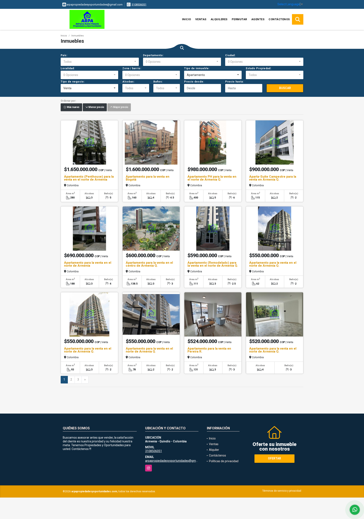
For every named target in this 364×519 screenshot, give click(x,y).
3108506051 (139, 4)
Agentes (258, 19)
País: (64, 55)
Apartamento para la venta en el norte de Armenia (87, 264)
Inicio (186, 19)
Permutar (239, 19)
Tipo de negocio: (73, 81)
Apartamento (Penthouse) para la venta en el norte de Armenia (89, 178)
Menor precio (96, 107)
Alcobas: (128, 81)
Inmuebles (77, 35)
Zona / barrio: (131, 68)
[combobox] (100, 62)
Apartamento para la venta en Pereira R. (209, 350)
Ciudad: (230, 55)
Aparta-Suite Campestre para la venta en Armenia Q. (272, 178)
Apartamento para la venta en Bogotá (147, 178)
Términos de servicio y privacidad (281, 490)
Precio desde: (194, 81)
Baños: (158, 81)
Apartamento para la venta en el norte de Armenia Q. (272, 264)
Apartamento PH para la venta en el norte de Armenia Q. (211, 178)
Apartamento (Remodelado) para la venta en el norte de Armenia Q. (212, 264)
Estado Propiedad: (258, 68)
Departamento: (153, 55)
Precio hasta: (234, 81)
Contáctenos (279, 19)
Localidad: (68, 68)
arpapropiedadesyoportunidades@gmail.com (175, 460)
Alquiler (214, 449)
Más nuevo (72, 107)
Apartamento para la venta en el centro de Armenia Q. (149, 264)
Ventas (200, 19)
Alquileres (219, 19)
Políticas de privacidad (223, 461)
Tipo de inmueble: (197, 68)
